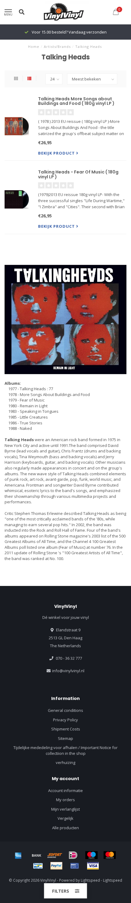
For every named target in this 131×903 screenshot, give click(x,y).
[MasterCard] (109, 855)
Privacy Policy (65, 720)
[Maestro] (91, 855)
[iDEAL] (73, 855)
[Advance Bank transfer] (36, 855)
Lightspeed (90, 880)
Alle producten (65, 827)
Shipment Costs (65, 729)
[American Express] (18, 855)
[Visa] (93, 865)
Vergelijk (65, 818)
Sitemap (65, 738)
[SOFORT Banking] (54, 855)
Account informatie (65, 790)
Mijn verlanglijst (65, 809)
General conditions (65, 710)
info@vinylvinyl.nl (68, 670)
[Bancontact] (38, 865)
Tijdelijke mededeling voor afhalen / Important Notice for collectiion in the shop (65, 750)
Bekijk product (57, 153)
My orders (65, 799)
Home (33, 46)
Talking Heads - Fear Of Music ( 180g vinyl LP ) (78, 174)
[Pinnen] (74, 865)
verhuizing (65, 762)
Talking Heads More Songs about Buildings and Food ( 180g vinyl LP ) (76, 101)
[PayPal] (56, 865)
